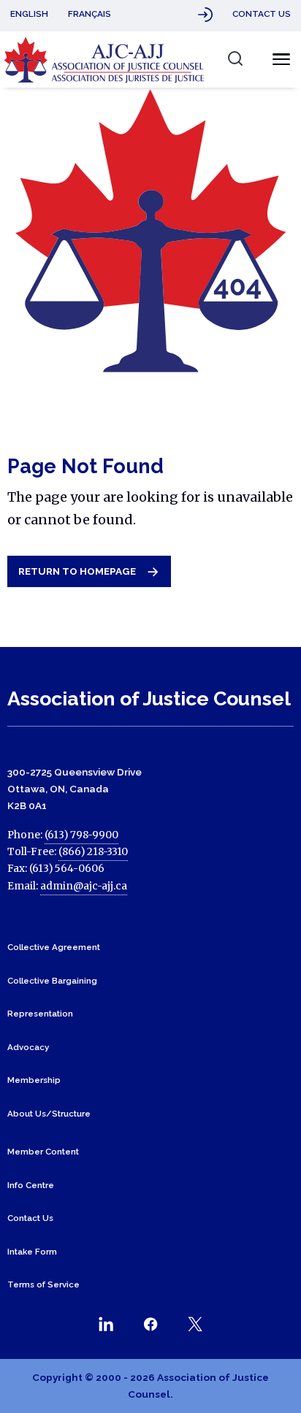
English (29, 14)
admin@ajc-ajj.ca (83, 886)
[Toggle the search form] (235, 58)
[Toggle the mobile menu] (277, 59)
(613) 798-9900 (81, 835)
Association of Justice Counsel (149, 698)
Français (89, 14)
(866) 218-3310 (93, 852)
